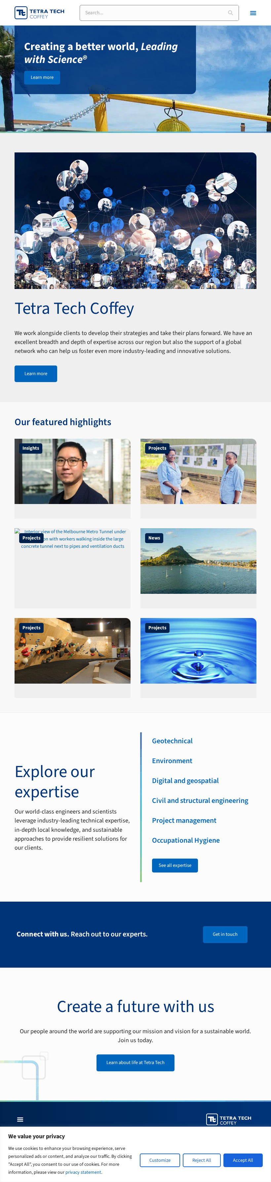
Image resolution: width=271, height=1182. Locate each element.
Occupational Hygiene (186, 840)
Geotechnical (172, 741)
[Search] (231, 13)
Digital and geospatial (185, 781)
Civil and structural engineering (200, 801)
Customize (160, 1160)
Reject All (201, 1160)
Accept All (243, 1160)
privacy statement (83, 1172)
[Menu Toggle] (253, 13)
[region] (135, 1154)
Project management (184, 821)
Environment (172, 761)
